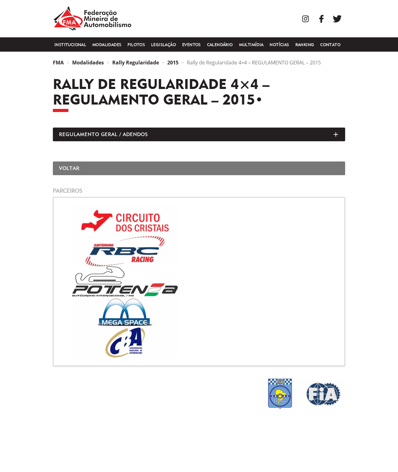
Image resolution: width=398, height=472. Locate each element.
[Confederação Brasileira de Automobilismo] (199, 342)
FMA (92, 18)
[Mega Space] (199, 312)
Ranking (304, 44)
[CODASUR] (280, 394)
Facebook (321, 18)
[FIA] (323, 394)
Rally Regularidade (135, 62)
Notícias (279, 44)
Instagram (305, 18)
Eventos (191, 44)
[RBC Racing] (199, 251)
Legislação (163, 44)
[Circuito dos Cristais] (199, 220)
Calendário (220, 44)
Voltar (69, 168)
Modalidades (106, 44)
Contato (330, 44)
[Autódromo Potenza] (199, 281)
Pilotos (136, 44)
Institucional (70, 44)
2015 (172, 62)
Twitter (337, 18)
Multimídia (251, 44)
